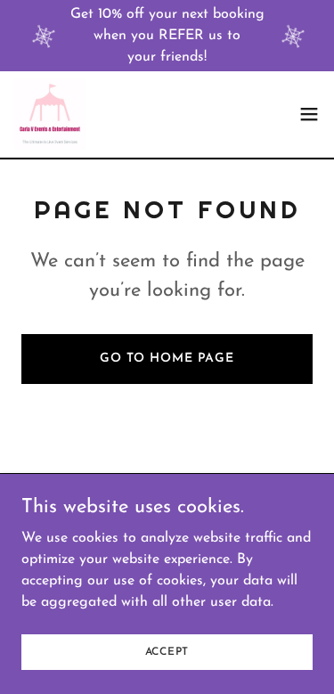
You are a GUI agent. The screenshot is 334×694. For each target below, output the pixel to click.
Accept (167, 651)
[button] (309, 114)
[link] (50, 114)
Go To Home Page (167, 358)
